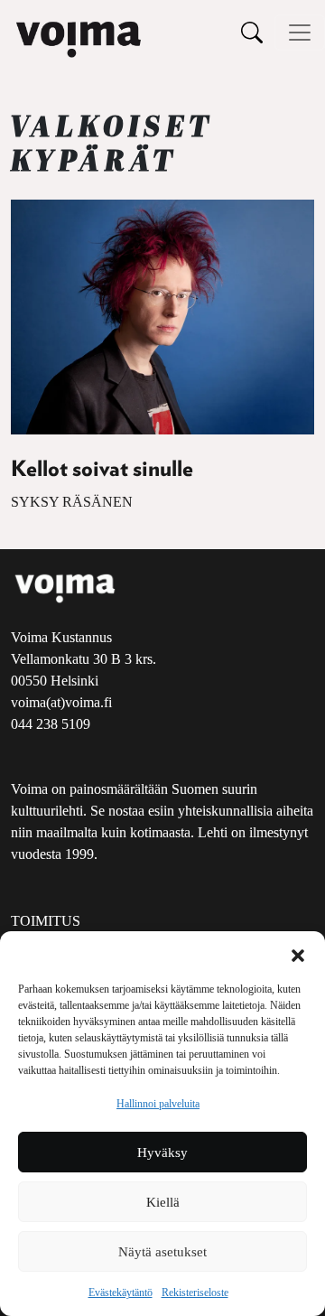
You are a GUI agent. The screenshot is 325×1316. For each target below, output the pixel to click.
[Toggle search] (251, 32)
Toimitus (45, 921)
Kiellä (163, 1202)
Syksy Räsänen (72, 501)
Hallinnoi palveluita (158, 1103)
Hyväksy (162, 1152)
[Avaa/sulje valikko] (299, 32)
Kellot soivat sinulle (102, 470)
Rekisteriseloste (195, 1292)
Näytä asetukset (162, 1252)
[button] (298, 954)
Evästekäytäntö (120, 1292)
